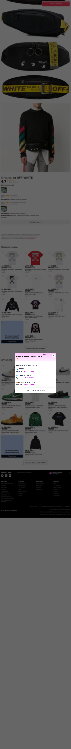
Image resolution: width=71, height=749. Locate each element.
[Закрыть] (53, 355)
